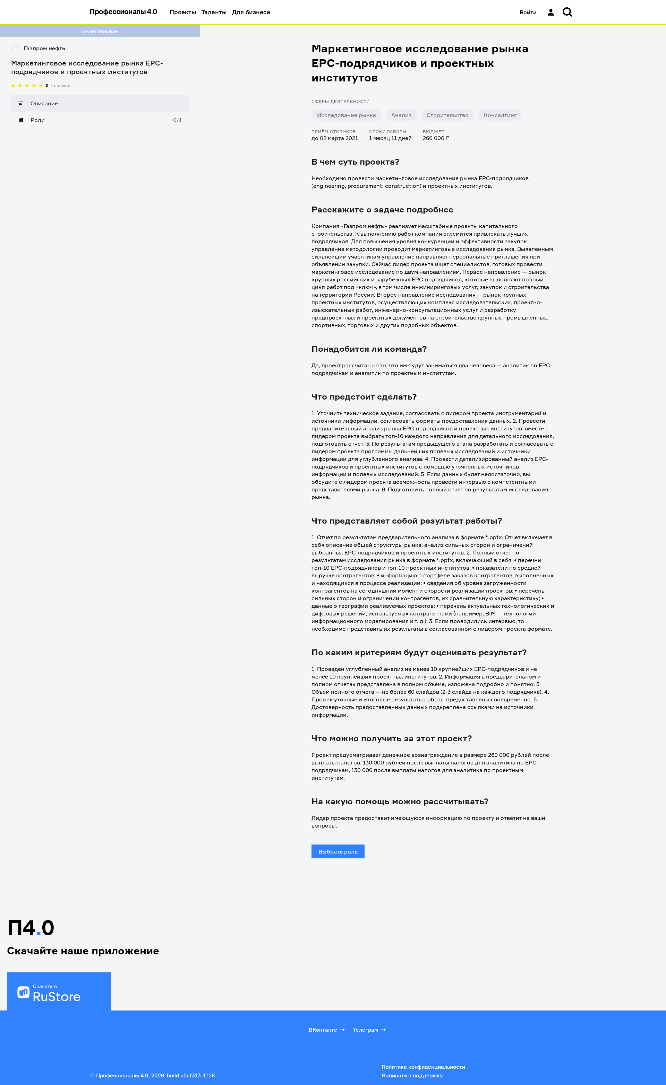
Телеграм (365, 1029)
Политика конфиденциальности (423, 1066)
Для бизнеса (251, 12)
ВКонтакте (323, 1029)
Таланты (214, 12)
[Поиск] (567, 12)
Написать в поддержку (412, 1075)
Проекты (183, 12)
